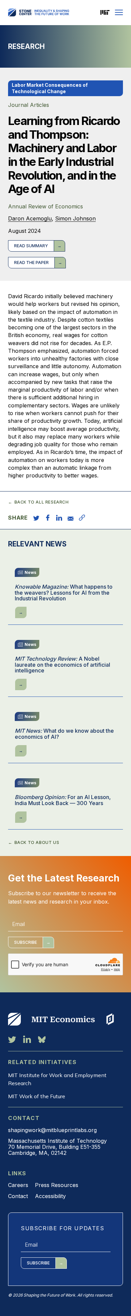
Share (18, 517)
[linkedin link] (27, 1039)
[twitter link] (12, 1039)
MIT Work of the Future (36, 1096)
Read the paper (31, 262)
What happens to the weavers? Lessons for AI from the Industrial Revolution (64, 593)
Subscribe (25, 942)
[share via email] (71, 518)
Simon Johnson (75, 218)
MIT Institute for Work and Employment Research (57, 1079)
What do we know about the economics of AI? (64, 734)
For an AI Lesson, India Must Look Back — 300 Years (63, 800)
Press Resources (56, 1185)
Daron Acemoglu (30, 218)
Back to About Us (36, 842)
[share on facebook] (48, 518)
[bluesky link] (42, 1039)
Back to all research (41, 502)
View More (14, 1019)
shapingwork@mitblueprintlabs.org (52, 1130)
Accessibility (50, 1196)
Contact (18, 1196)
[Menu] (119, 12)
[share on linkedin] (59, 518)
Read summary (31, 245)
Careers (18, 1185)
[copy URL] (82, 518)
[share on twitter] (36, 518)
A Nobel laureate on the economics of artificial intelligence (62, 665)
